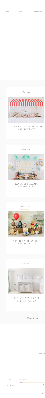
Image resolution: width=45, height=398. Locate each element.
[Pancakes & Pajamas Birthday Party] (26, 167)
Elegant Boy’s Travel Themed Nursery (26, 299)
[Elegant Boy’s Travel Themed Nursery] (26, 281)
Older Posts (32, 318)
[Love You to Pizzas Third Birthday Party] (26, 110)
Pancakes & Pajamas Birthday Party (27, 185)
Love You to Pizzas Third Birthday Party (27, 128)
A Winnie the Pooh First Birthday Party (27, 242)
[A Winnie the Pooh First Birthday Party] (26, 224)
